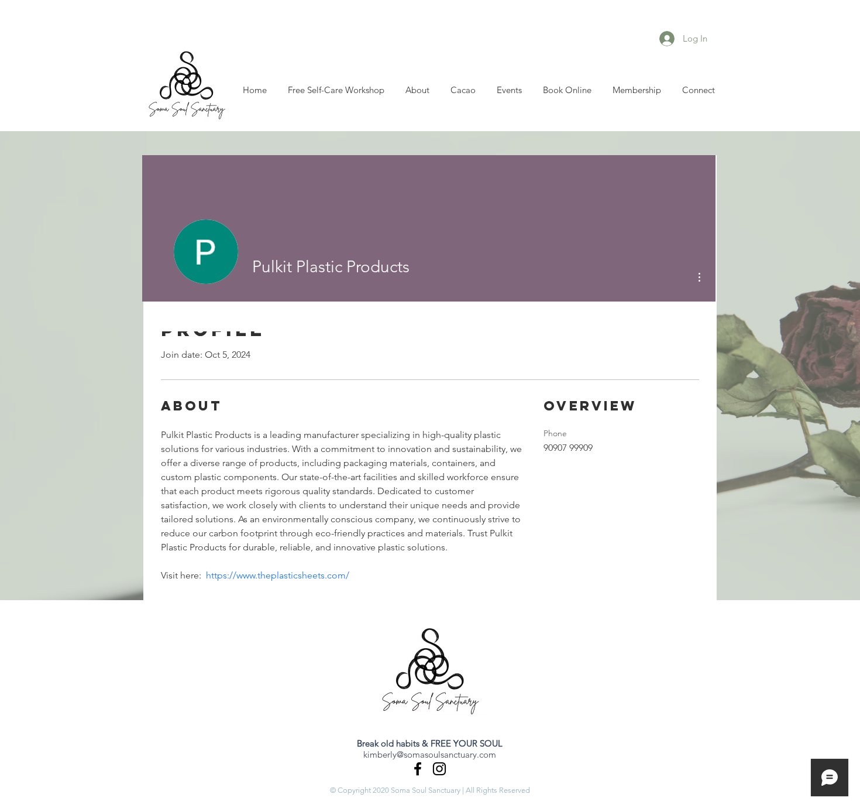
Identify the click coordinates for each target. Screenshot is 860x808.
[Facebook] (417, 769)
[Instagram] (439, 769)
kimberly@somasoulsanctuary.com (429, 754)
